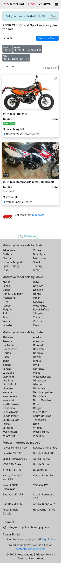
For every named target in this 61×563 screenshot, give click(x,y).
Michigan (8, 380)
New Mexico (40, 396)
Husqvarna (9, 297)
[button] (6, 160)
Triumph (38, 317)
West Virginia (41, 431)
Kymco (6, 305)
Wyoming (39, 435)
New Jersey (9, 396)
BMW (36, 282)
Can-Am (38, 285)
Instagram (13, 527)
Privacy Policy (44, 554)
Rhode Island (10, 416)
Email (47, 527)
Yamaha (7, 325)
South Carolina (42, 416)
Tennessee (39, 419)
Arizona (7, 341)
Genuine (38, 289)
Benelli (6, 285)
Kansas (6, 368)
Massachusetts (42, 376)
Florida (6, 353)
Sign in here (49, 539)
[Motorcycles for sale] (28, 4)
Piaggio (7, 309)
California (8, 345)
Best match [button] (50, 67)
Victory (37, 321)
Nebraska (39, 388)
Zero (36, 325)
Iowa (36, 364)
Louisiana (8, 372)
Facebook (31, 527)
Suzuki (6, 317)
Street (37, 270)
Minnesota (39, 380)
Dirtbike (7, 254)
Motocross (39, 258)
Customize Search (47, 38)
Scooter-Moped (12, 262)
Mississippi (9, 384)
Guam (6, 356)
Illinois (37, 360)
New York (8, 400)
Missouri (38, 384)
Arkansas (38, 341)
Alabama (7, 337)
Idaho (5, 360)
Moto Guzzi (40, 305)
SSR (4, 313)
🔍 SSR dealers (28, 236)
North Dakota (10, 404)
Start (53, 16)
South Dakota (10, 419)
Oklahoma (8, 408)
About (40, 558)
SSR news (38, 214)
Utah (36, 423)
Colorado (39, 345)
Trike (5, 270)
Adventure (8, 250)
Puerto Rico (40, 412)
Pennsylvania (10, 412)
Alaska (37, 337)
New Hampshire (43, 392)
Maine (36, 372)
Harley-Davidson (12, 293)
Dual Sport (39, 254)
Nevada (7, 392)
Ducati (6, 289)
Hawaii (37, 356)
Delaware (39, 349)
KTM (5, 301)
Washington (9, 431)
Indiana (6, 364)
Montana (7, 388)
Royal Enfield (41, 309)
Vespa (6, 321)
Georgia (38, 353)
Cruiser (37, 250)
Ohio (36, 404)
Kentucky (38, 368)
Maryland (8, 376)
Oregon (37, 408)
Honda (37, 293)
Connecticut (9, 349)
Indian (36, 297)
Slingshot (38, 313)
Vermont (7, 427)
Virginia (37, 427)
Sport (36, 262)
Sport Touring (11, 266)
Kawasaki (39, 301)
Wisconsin (8, 435)
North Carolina (42, 400)
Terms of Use (25, 558)
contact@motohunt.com (30, 549)
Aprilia (6, 282)
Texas (6, 423)
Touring (37, 266)
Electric (7, 258)
